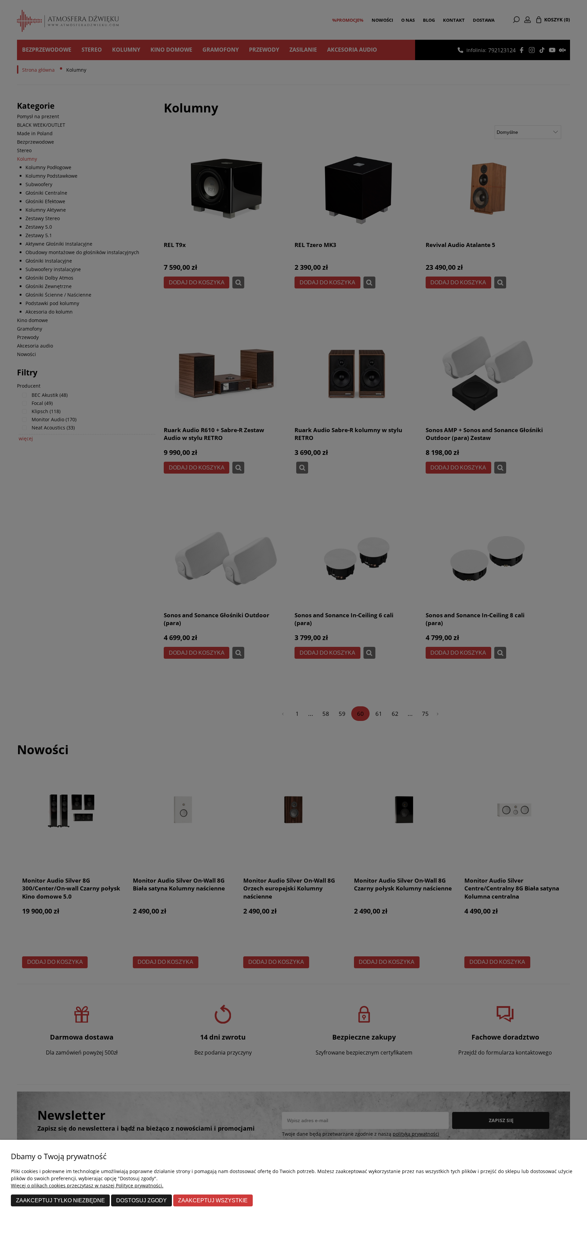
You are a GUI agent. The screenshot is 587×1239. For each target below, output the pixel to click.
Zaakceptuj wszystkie (213, 1200)
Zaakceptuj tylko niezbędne (60, 1200)
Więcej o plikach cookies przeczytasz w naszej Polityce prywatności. (87, 1185)
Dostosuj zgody (141, 1200)
